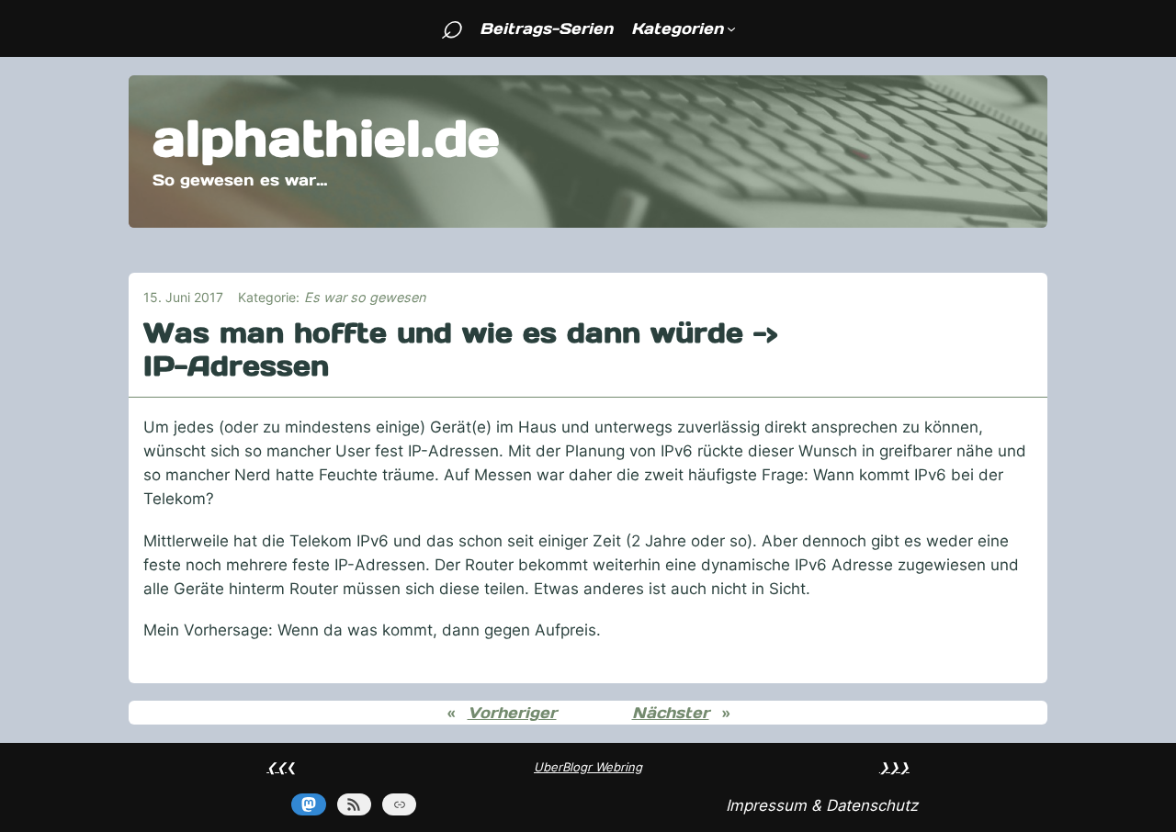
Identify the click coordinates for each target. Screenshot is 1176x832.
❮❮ (276, 766)
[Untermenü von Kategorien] (731, 28)
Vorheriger (512, 713)
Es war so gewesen (364, 297)
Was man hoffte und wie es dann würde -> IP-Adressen (460, 349)
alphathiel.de (326, 138)
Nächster (670, 713)
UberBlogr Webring (588, 766)
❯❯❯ (894, 766)
